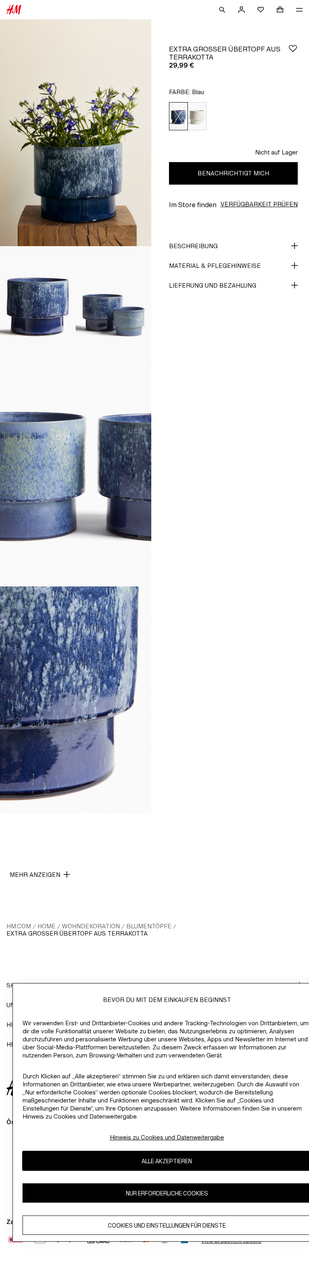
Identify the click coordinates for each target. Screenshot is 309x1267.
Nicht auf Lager (276, 152)
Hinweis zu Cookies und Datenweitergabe (167, 1137)
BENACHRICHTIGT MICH (233, 173)
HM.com (18, 926)
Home (46, 926)
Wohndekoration (91, 926)
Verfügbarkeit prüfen (259, 204)
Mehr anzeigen (35, 874)
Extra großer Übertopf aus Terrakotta (77, 933)
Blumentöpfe (148, 926)
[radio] (178, 116)
